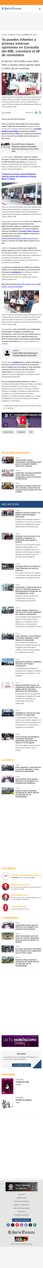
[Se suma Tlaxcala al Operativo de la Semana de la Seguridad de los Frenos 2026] (8, 949)
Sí (5, 174)
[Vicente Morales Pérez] (6, 897)
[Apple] (30, 1225)
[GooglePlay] (34, 1225)
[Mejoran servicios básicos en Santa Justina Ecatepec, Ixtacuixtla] (8, 519)
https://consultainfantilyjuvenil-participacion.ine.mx (19, 238)
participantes (16, 272)
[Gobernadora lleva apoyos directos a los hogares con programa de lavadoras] (8, 926)
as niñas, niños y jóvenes (29, 231)
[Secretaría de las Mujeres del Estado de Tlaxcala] (6, 876)
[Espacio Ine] (7, 353)
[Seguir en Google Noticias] (39, 112)
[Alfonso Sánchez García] (6, 887)
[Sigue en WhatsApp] (36, 112)
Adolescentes (8, 432)
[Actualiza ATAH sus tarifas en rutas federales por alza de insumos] (8, 572)
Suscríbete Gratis (21, 1065)
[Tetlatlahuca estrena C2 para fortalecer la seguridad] (8, 720)
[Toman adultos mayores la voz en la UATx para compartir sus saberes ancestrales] (8, 618)
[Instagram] (21, 1225)
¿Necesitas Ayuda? (21, 1220)
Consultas (21, 432)
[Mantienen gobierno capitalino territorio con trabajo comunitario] (8, 668)
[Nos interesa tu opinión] (22, 1186)
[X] (12, 1225)
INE (31, 432)
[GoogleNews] (26, 1225)
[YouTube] (17, 1225)
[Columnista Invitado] (6, 908)
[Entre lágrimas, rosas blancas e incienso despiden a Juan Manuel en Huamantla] (8, 644)
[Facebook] (8, 1225)
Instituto (16, 362)
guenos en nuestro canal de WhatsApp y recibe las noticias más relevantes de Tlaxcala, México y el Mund (19, 176)
